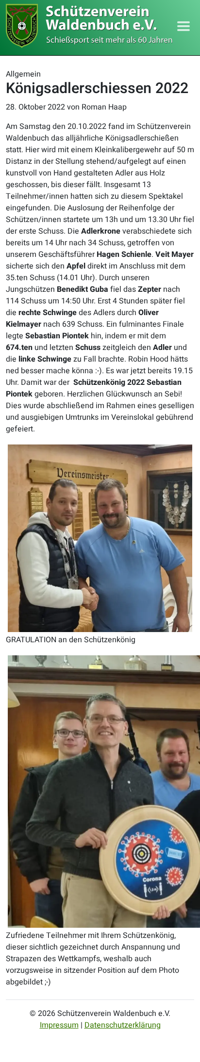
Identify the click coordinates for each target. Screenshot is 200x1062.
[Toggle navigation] (183, 26)
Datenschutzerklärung (122, 1025)
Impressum (59, 1025)
